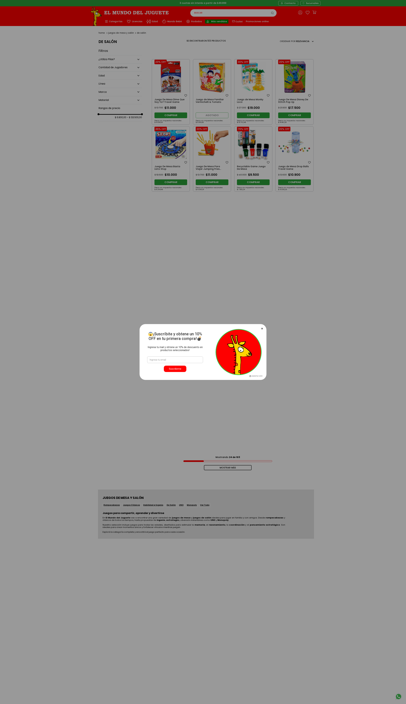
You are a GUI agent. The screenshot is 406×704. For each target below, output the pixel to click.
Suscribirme (175, 368)
